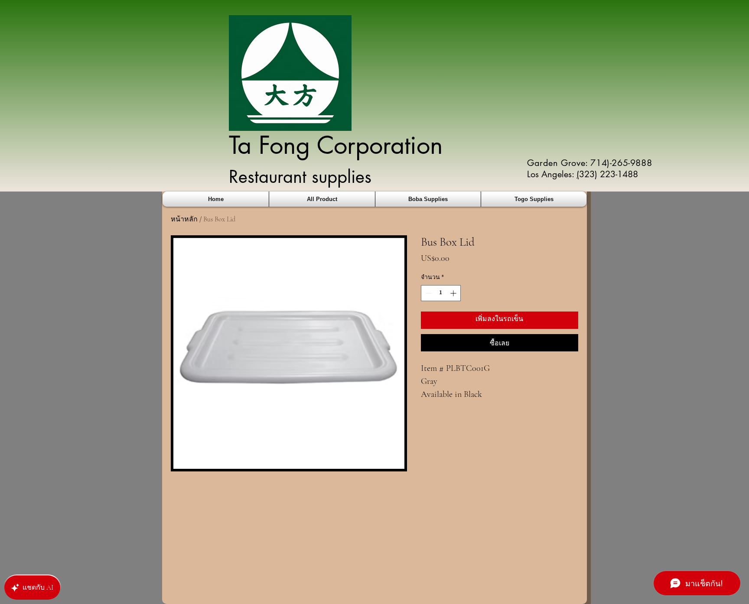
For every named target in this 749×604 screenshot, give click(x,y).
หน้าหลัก (184, 219)
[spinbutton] (441, 293)
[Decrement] (427, 293)
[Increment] (454, 293)
